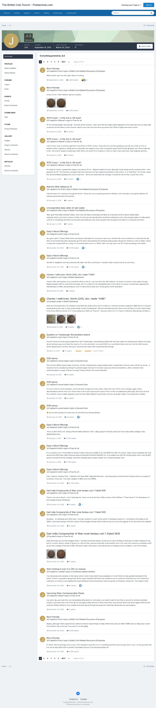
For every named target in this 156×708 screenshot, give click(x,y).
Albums (7, 150)
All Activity (8, 56)
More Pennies (53, 68)
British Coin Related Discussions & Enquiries (87, 71)
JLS (48, 71)
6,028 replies (73, 80)
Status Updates (140, 13)
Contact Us (73, 699)
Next (64, 62)
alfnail (60, 596)
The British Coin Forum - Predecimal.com (27, 4)
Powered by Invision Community (78, 704)
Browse (7, 13)
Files (6, 117)
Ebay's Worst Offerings (57, 231)
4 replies (72, 504)
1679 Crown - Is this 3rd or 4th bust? (64, 118)
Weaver (61, 120)
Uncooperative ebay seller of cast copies (66, 208)
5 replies (69, 200)
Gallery (46, 13)
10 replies (68, 351)
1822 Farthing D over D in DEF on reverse (66, 569)
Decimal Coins (82, 361)
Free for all (77, 120)
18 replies (72, 585)
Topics (7, 84)
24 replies (70, 375)
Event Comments (11, 105)
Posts (7, 89)
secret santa (63, 361)
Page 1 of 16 (78, 62)
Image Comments (11, 145)
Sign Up (149, 5)
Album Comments (11, 154)
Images (7, 140)
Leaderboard (71, 13)
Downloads (58, 13)
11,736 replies (73, 248)
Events (36, 13)
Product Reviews (11, 129)
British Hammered (76, 277)
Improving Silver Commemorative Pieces (65, 593)
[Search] (151, 13)
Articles (7, 166)
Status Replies (10, 73)
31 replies (69, 132)
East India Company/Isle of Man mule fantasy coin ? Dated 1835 (76, 490)
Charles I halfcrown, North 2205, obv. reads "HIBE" (71, 274)
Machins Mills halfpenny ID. (59, 187)
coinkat (61, 572)
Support (27, 13)
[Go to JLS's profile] (42, 70)
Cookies (83, 699)
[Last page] (69, 61)
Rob (60, 210)
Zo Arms (61, 189)
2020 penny (52, 358)
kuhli (60, 234)
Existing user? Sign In (131, 5)
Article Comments (11, 170)
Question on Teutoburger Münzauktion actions (68, 334)
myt (59, 337)
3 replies (71, 291)
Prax (60, 71)
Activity (17, 13)
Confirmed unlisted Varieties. (83, 572)
